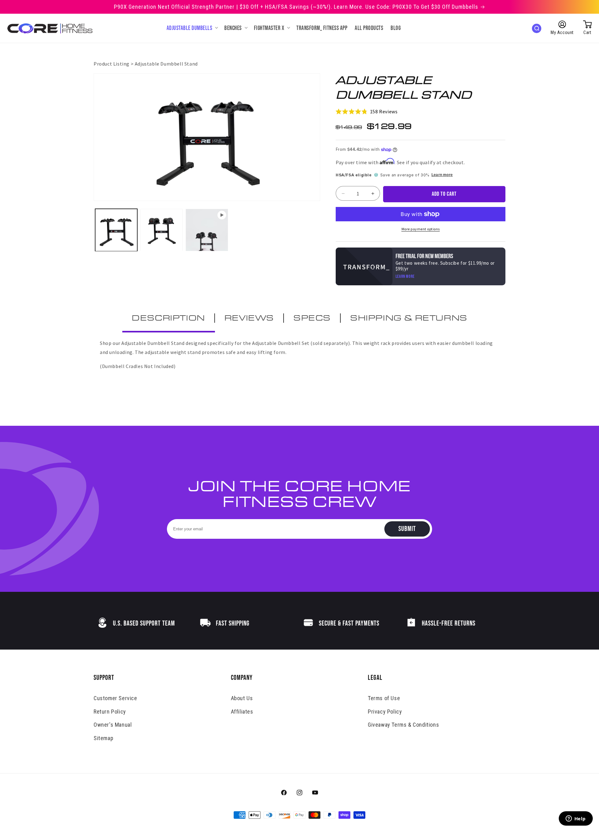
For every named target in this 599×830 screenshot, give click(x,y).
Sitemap (103, 738)
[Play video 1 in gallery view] (207, 230)
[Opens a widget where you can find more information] (575, 819)
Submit (407, 529)
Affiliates (242, 711)
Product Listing (111, 64)
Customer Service (115, 698)
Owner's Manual (113, 724)
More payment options (421, 229)
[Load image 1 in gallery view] (116, 230)
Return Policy (110, 711)
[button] (192, 28)
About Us (242, 698)
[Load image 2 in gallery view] (161, 230)
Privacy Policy (385, 711)
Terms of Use (384, 698)
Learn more (442, 175)
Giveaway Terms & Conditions (403, 724)
